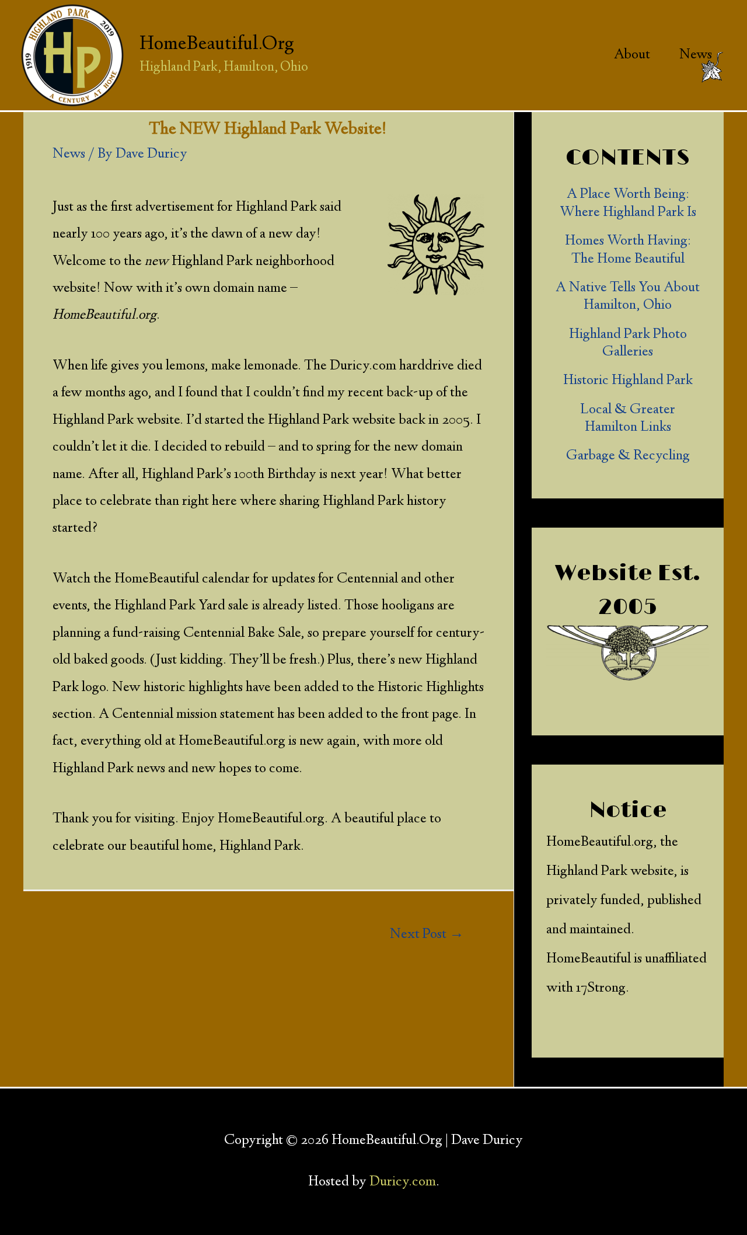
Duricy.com (402, 1182)
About (632, 55)
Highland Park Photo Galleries (628, 344)
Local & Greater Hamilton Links (627, 419)
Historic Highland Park (628, 381)
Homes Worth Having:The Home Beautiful (628, 251)
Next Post (427, 935)
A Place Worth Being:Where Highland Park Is (628, 204)
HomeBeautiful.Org (216, 44)
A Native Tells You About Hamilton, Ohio (628, 297)
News (695, 55)
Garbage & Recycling (628, 456)
